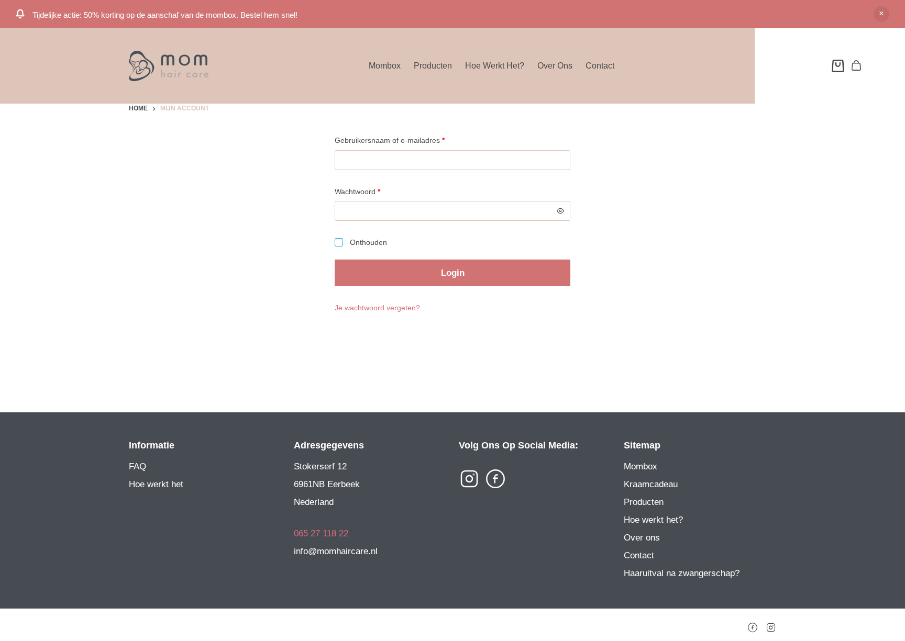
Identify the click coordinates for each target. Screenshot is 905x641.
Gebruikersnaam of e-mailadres (401, 140)
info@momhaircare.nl (336, 551)
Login (453, 273)
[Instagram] (771, 624)
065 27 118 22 (321, 533)
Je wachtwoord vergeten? (377, 307)
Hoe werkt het (156, 484)
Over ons (554, 65)
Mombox (385, 65)
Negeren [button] (881, 14)
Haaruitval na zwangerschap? (682, 573)
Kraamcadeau (651, 484)
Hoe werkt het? (494, 65)
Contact (600, 65)
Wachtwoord (368, 191)
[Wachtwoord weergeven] (560, 211)
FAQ (137, 466)
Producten (433, 65)
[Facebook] (752, 624)
